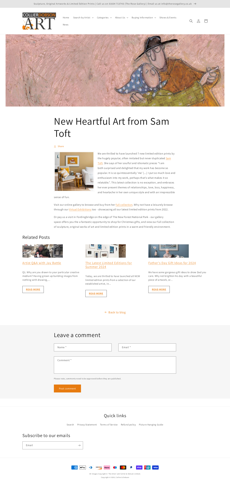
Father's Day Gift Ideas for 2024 (172, 263)
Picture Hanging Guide (151, 424)
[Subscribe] (79, 445)
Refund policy (128, 424)
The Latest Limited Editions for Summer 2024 (108, 265)
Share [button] (61, 146)
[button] (83, 17)
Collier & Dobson (122, 477)
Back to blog (117, 312)
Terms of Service (109, 424)
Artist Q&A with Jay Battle (41, 263)
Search (70, 424)
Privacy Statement (87, 424)
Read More (33, 289)
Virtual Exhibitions (80, 209)
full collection (124, 204)
